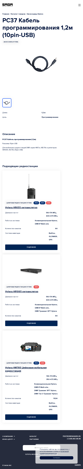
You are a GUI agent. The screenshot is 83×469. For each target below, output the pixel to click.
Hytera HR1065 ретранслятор (21, 291)
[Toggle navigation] (79, 5)
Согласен (56, 458)
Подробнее (31, 247)
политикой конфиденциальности (54, 452)
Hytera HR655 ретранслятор (21, 207)
